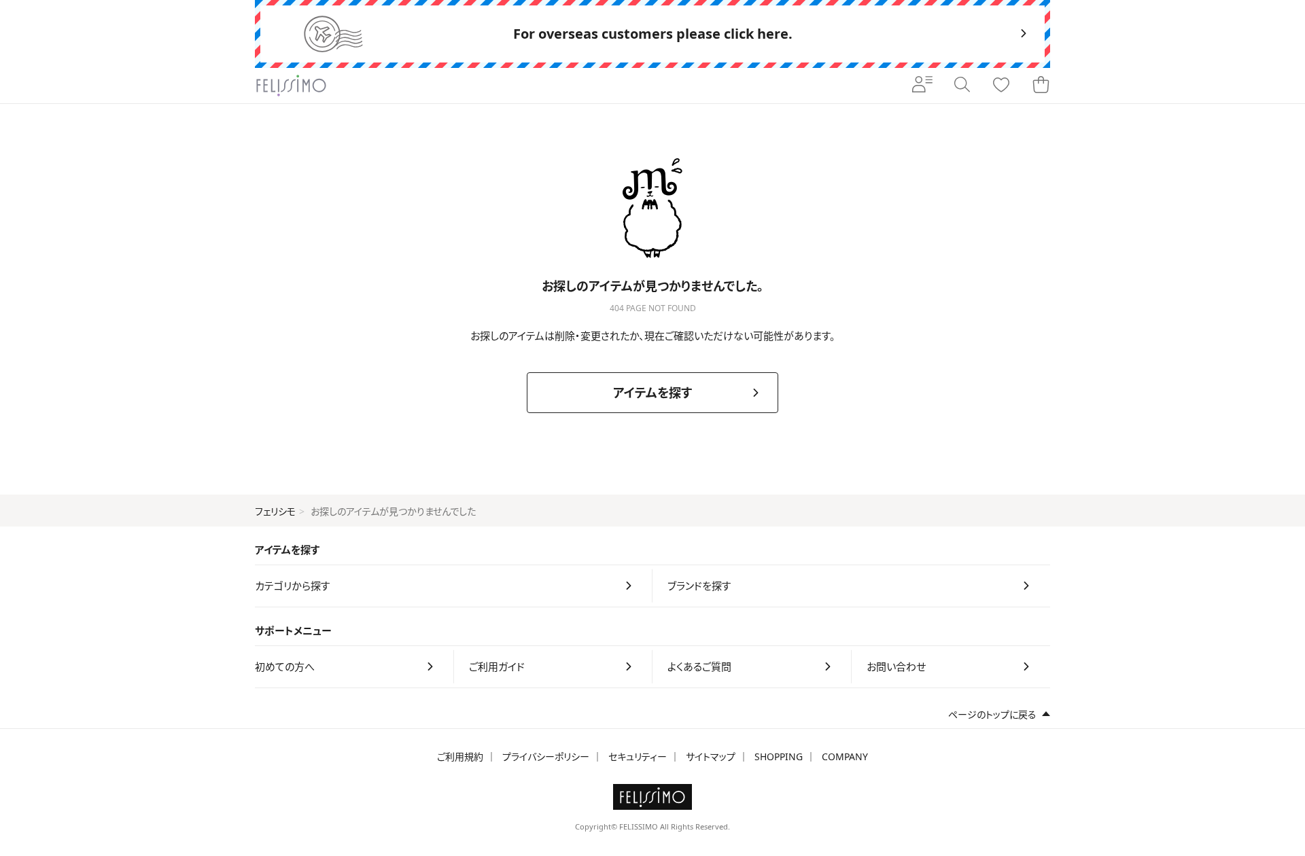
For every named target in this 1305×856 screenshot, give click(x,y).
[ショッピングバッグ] (1040, 85)
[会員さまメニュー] (922, 85)
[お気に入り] (1001, 85)
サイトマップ (710, 756)
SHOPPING (778, 756)
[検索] (961, 85)
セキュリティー (637, 756)
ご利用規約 (460, 756)
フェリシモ (275, 511)
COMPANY (845, 756)
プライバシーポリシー (545, 756)
